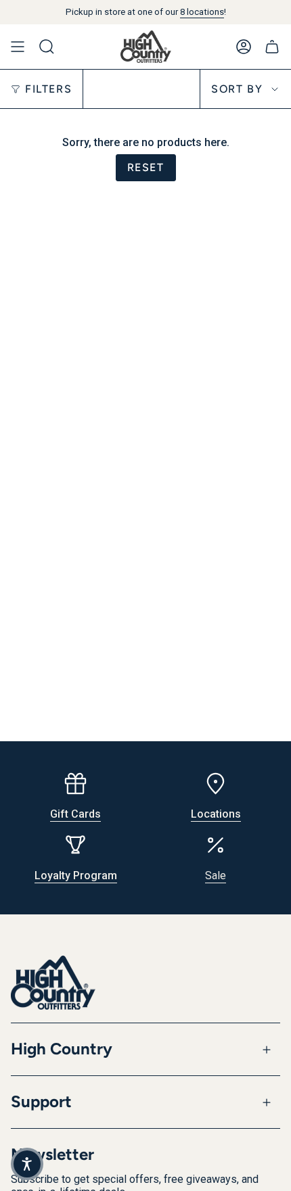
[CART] (272, 46)
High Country (61, 1048)
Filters (48, 89)
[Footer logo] (53, 983)
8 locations (202, 12)
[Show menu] (17, 46)
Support (41, 1101)
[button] (27, 1164)
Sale (215, 875)
